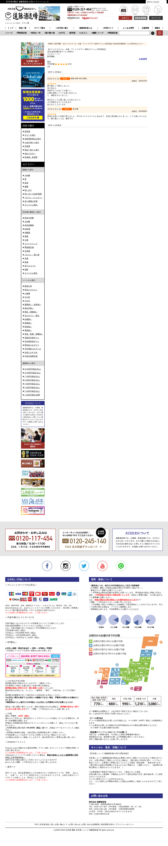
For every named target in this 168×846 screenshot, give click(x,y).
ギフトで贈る (39, 28)
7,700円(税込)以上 (32, 376)
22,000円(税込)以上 (33, 369)
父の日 (27, 297)
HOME (50, 44)
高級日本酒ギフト (32, 338)
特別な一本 (31, 33)
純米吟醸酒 (29, 225)
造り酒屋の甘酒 (31, 201)
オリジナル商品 (31, 205)
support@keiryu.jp (101, 814)
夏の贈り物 (46, 33)
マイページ (156, 18)
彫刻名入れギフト (32, 345)
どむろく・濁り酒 (32, 255)
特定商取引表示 (107, 824)
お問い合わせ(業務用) (90, 824)
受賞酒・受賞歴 (31, 157)
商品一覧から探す (32, 150)
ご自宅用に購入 (62, 28)
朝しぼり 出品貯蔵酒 (33, 194)
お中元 (58, 33)
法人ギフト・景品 (32, 316)
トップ (10, 28)
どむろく (79, 33)
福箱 (26, 269)
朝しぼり (28, 190)
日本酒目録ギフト (32, 341)
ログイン (125, 18)
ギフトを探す (30, 135)
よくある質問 (128, 28)
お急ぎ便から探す (32, 142)
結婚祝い (28, 319)
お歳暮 (27, 293)
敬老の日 (28, 286)
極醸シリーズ (93, 33)
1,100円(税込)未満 (32, 395)
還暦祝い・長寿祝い (33, 304)
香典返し (28, 330)
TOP (36, 824)
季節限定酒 (17, 33)
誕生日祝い (29, 308)
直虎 (26, 183)
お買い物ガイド (61, 824)
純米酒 (27, 229)
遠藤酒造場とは (85, 28)
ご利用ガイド (107, 28)
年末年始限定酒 (31, 356)
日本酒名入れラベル (33, 349)
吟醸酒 (27, 233)
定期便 (27, 146)
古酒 (26, 240)
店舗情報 (145, 28)
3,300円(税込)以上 (32, 384)
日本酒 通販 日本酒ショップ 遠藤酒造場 (81, 830)
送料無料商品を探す (33, 139)
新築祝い (28, 323)
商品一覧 (22, 28)
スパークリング (31, 244)
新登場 (68, 33)
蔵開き (157, 28)
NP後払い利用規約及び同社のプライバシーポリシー (26, 723)
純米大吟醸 (29, 218)
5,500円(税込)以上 (32, 380)
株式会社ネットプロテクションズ (37, 718)
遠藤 (26, 186)
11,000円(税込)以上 (33, 373)
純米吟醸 (57, 44)
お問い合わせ (74, 824)
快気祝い (28, 327)
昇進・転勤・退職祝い (34, 334)
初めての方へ (30, 154)
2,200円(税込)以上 (32, 387)
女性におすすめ (31, 352)
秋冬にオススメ (31, 290)
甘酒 (26, 258)
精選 (26, 236)
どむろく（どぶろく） (34, 198)
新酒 (26, 262)
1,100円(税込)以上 (32, 391)
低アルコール (30, 266)
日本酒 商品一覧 (46, 824)
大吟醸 (27, 175)
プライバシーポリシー (125, 824)
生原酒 (27, 251)
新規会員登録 (140, 18)
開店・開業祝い (31, 312)
